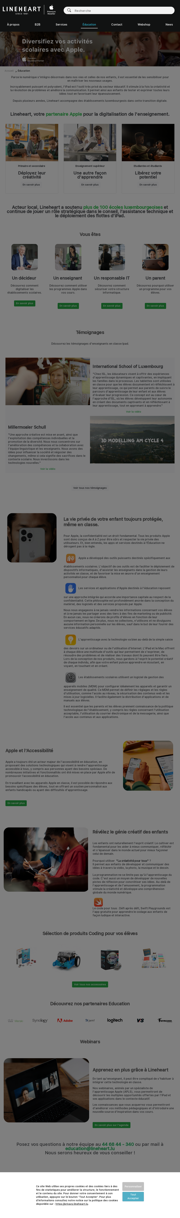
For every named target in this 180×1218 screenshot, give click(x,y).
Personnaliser (133, 1186)
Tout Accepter (133, 1196)
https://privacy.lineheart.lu (72, 1204)
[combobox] (123, 10)
